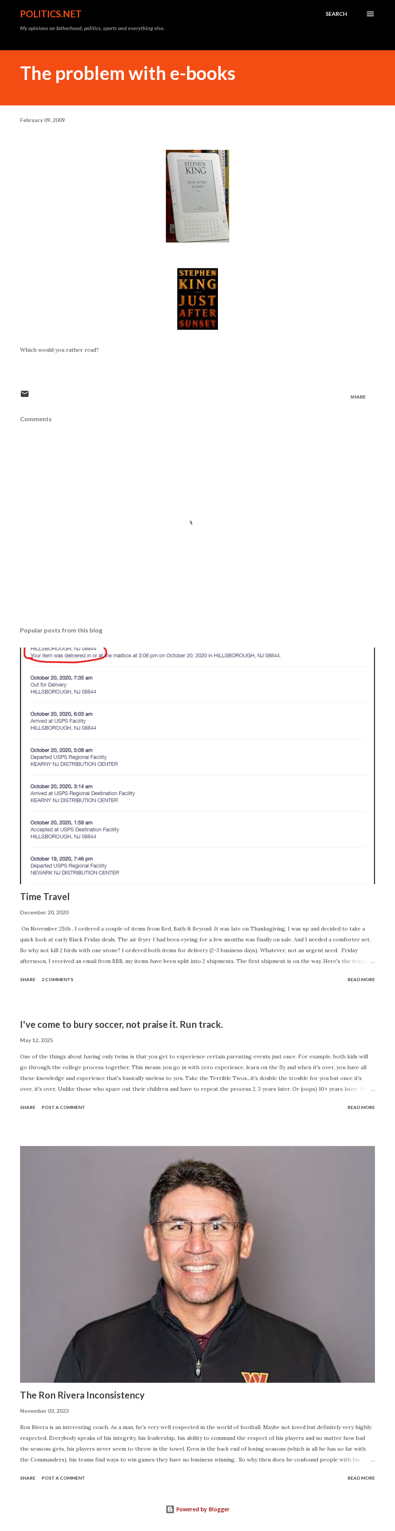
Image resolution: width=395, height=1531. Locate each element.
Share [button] (358, 397)
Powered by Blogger (202, 1509)
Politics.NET (51, 13)
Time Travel (45, 896)
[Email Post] (24, 397)
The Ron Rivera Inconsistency (82, 1394)
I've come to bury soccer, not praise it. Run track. (121, 1024)
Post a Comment (63, 1107)
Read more (361, 979)
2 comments (57, 979)
